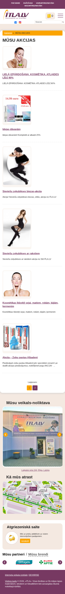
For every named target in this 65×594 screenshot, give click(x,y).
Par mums (15, 3)
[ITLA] (16, 20)
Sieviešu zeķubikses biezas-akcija (22, 191)
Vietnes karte (11, 581)
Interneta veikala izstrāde (16, 575)
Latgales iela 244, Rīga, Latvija (36, 470)
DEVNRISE (34, 575)
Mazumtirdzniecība (33, 6)
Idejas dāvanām (11, 129)
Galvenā (8, 33)
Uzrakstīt (25, 541)
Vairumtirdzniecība (45, 3)
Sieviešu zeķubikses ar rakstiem (21, 253)
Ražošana (28, 3)
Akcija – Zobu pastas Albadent (20, 357)
